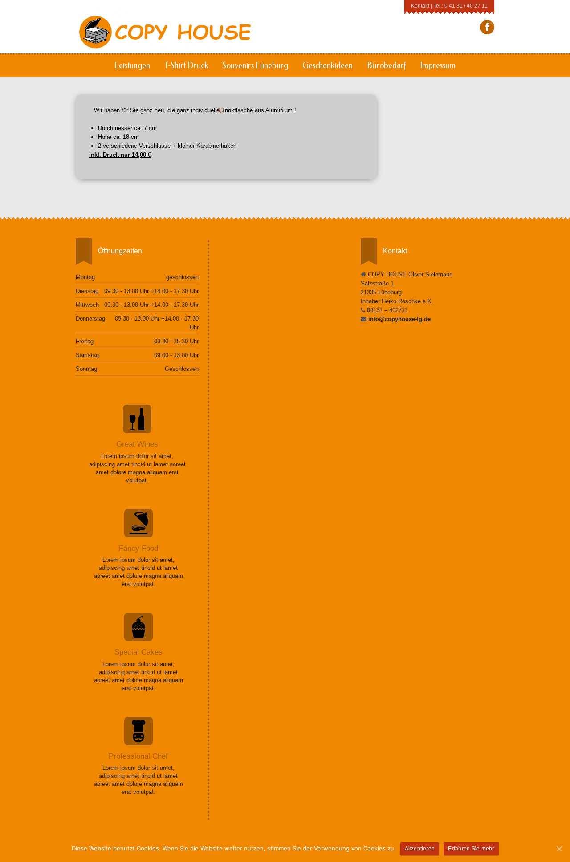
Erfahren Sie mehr (471, 849)
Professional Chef (138, 756)
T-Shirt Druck (186, 65)
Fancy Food (138, 548)
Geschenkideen (327, 65)
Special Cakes (138, 652)
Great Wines (137, 444)
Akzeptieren (420, 849)
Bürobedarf (386, 65)
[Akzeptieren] (558, 848)
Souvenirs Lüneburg (255, 65)
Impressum (438, 65)
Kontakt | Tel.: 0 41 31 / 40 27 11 (449, 5)
